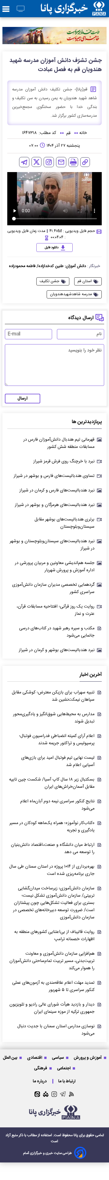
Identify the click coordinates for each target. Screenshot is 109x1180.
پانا (76, 1135)
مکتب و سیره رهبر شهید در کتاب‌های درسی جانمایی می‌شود (56, 632)
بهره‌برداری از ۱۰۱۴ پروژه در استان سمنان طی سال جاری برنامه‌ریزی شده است (51, 870)
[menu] (5, 9)
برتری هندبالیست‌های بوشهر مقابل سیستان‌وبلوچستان (64, 523)
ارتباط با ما (67, 1081)
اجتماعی (64, 1068)
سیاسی (58, 1057)
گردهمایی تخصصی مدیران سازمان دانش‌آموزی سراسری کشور (53, 588)
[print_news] (73, 162)
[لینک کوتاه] (85, 162)
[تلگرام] (24, 162)
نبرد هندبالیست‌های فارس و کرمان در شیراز (56, 490)
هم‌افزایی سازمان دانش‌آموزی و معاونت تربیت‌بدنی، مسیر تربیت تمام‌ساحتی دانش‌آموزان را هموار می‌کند (51, 961)
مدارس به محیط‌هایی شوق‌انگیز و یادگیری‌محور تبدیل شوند (53, 718)
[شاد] (46, 1094)
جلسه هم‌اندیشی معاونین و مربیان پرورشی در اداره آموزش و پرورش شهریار (54, 566)
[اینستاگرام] (49, 162)
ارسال (23, 398)
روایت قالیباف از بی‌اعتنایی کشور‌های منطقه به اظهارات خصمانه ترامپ (54, 935)
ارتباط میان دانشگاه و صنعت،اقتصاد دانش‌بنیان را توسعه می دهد (52, 848)
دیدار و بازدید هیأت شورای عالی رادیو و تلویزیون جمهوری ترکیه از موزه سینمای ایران (51, 1008)
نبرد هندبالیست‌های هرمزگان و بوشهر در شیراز (54, 505)
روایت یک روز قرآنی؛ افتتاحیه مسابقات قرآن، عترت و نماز (55, 610)
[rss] (71, 1094)
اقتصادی (35, 1057)
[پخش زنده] (21, 9)
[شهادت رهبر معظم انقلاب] (54, 35)
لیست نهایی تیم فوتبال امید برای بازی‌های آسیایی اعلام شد (57, 761)
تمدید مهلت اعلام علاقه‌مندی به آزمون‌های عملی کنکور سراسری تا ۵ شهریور (53, 986)
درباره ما (40, 1081)
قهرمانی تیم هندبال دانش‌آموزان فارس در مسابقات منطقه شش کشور (58, 443)
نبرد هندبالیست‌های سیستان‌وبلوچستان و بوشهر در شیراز (52, 545)
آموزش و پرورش (88, 1057)
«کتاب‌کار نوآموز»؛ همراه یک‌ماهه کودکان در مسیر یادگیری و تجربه (51, 827)
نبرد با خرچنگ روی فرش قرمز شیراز (63, 461)
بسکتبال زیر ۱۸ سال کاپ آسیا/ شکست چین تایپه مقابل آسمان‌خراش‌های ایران (51, 783)
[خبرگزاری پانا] (73, 8)
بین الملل (10, 1057)
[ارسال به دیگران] (61, 162)
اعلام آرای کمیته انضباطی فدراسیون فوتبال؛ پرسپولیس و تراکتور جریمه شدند (56, 739)
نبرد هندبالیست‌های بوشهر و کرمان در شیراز (56, 650)
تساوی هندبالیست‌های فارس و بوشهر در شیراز (54, 476)
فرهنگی (41, 1068)
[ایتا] (37, 1094)
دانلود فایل (51, 247)
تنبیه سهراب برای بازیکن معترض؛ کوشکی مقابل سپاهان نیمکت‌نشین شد (53, 696)
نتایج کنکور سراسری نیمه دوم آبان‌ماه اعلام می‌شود (57, 805)
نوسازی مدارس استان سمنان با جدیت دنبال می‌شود (55, 1030)
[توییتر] (36, 162)
